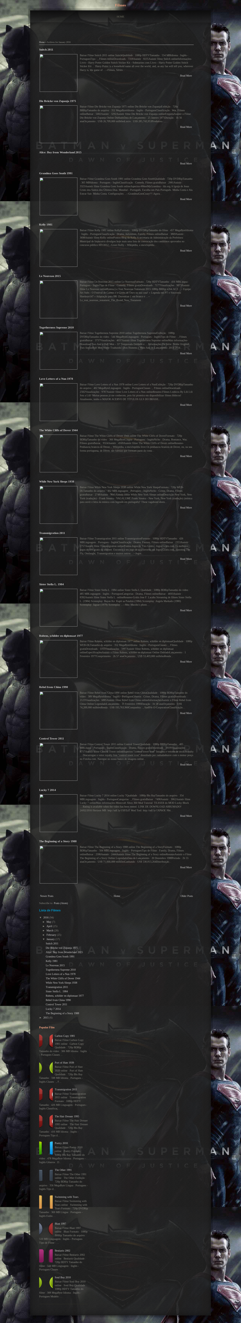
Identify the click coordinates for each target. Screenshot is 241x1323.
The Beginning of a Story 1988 (58, 841)
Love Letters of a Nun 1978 (56, 378)
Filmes (120, 5)
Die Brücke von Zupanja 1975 (57, 101)
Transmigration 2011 (52, 533)
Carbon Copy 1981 (65, 1036)
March (50, 930)
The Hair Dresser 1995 (67, 1116)
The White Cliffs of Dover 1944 (58, 430)
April (50, 926)
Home (120, 16)
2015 (46, 1017)
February (52, 934)
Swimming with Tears (66, 1197)
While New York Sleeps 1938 (56, 481)
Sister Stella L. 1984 (51, 584)
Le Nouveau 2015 (50, 276)
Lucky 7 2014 (47, 789)
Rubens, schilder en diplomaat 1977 (61, 635)
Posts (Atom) (61, 903)
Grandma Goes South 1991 (56, 173)
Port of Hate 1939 (64, 1062)
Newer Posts (46, 896)
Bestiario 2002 (62, 1250)
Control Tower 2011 (51, 738)
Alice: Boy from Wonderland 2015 (60, 152)
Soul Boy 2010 (63, 1277)
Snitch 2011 (46, 49)
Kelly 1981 (46, 224)
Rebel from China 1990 (53, 687)
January (51, 939)
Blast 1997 (60, 1223)
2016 (46, 917)
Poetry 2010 (61, 1143)
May (49, 921)
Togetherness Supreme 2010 (56, 327)
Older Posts (187, 896)
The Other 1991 (63, 1170)
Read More (186, 75)
